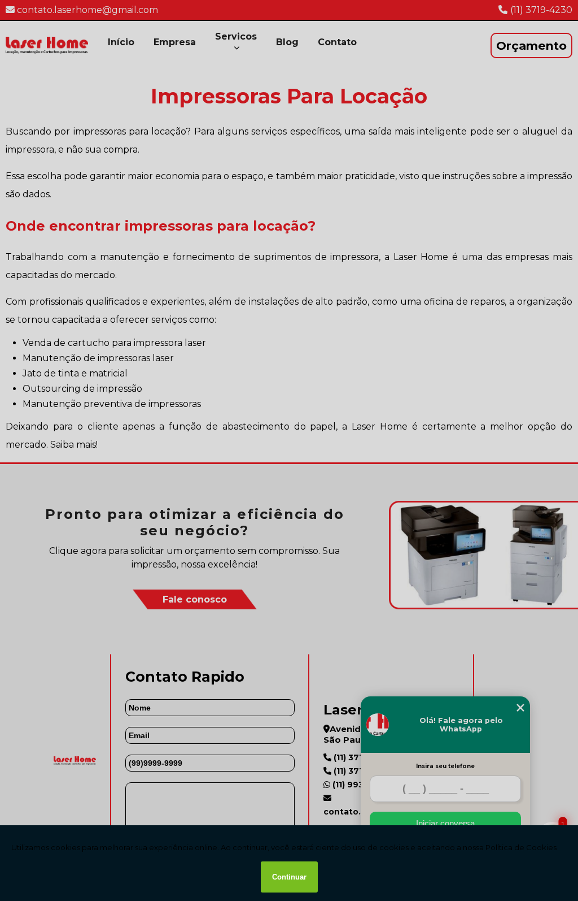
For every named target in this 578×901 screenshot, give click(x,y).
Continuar (289, 877)
